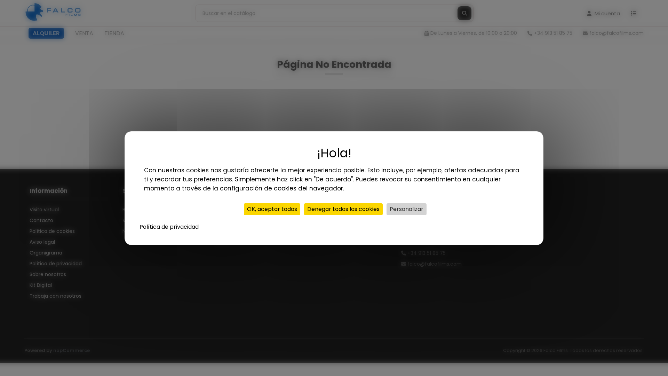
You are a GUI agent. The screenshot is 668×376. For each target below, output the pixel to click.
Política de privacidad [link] (169, 227)
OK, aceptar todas (272, 209)
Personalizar (406, 209)
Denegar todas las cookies (343, 209)
